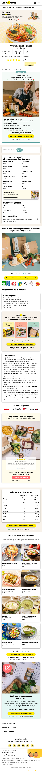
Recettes (11, 7)
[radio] (2, 19)
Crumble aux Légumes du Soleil (25, 7)
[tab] (35, 2)
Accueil (4, 7)
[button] (21, 723)
